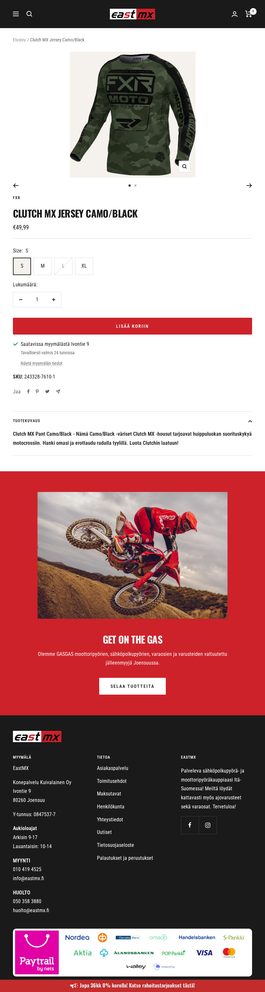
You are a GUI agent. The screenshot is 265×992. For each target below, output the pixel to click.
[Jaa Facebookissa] (28, 391)
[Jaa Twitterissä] (47, 391)
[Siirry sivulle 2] (135, 186)
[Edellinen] (15, 185)
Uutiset (104, 832)
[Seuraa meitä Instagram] (208, 825)
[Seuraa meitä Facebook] (190, 825)
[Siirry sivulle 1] (130, 186)
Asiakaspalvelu (112, 768)
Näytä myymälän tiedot (41, 363)
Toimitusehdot (112, 781)
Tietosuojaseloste (115, 845)
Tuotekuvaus (26, 421)
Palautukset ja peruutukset (125, 858)
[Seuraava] (249, 185)
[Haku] (29, 14)
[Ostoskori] (248, 14)
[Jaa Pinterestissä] (37, 391)
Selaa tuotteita (132, 686)
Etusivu (19, 39)
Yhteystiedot (110, 819)
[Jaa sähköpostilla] (58, 391)
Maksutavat (109, 794)
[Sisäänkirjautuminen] (235, 14)
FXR (16, 198)
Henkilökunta (110, 807)
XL (84, 266)
